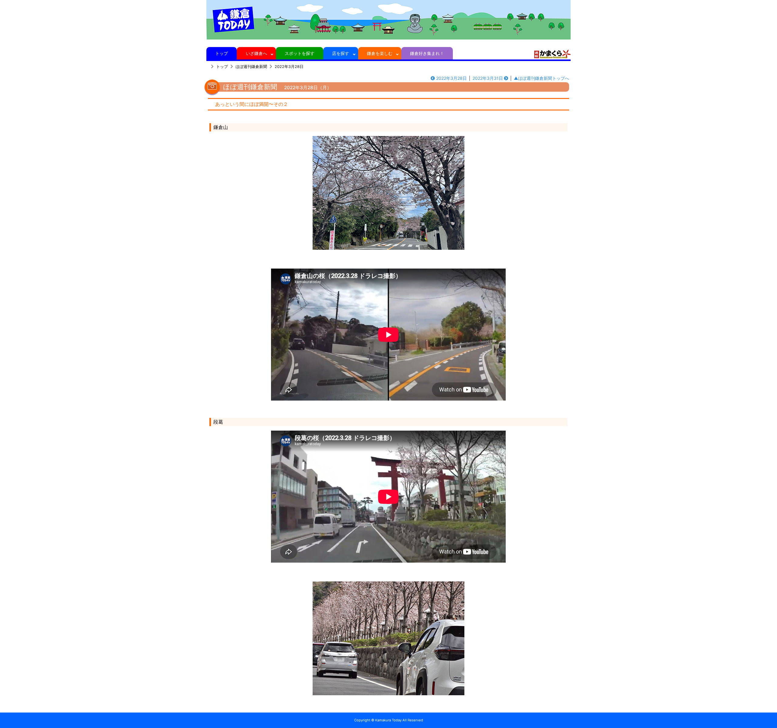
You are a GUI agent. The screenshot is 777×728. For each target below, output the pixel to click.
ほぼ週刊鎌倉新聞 (251, 66)
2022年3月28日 (289, 66)
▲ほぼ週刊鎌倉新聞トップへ (541, 78)
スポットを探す (299, 53)
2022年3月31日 (488, 78)
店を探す (340, 53)
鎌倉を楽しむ (380, 53)
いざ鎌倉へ (256, 53)
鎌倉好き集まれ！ (427, 53)
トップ (221, 53)
